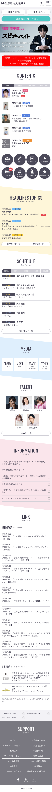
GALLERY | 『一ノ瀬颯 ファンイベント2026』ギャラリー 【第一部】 (26, 547)
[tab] (8, 85)
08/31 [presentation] (6, 271)
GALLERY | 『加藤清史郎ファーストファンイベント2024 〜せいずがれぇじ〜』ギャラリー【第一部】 (26, 654)
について (35, 713)
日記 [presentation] (20, 86)
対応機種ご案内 (38, 740)
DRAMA (8, 364)
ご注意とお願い (38, 746)
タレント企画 (32, 173)
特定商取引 (38, 751)
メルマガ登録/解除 (38, 761)
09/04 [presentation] (45, 271)
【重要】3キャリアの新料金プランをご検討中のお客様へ (24, 491)
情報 (9, 713)
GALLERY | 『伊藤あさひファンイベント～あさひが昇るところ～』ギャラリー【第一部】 (25, 568)
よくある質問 (13, 761)
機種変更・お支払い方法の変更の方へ (38, 771)
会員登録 (13, 766)
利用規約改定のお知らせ (12, 484)
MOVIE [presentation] (32, 86)
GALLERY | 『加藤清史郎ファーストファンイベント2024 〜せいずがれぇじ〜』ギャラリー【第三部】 (26, 633)
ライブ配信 (44, 159)
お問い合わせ (38, 756)
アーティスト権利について (14, 746)
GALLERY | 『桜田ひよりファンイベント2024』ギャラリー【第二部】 (26, 611)
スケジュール (32, 159)
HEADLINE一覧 (13, 244)
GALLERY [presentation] (44, 86)
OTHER (44, 365)
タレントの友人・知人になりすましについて (20, 498)
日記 (19, 159)
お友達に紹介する (13, 771)
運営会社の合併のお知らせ (13, 470)
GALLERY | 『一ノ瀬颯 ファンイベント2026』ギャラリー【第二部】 (26, 536)
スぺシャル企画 (44, 173)
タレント (7, 159)
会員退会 (38, 766)
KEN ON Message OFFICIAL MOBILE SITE (13, 3)
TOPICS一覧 (38, 244)
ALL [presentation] (7, 86)
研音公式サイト (34, 780)
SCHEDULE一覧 (26, 331)
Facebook (18, 780)
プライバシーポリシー (13, 756)
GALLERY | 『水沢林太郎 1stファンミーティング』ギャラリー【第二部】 (25, 579)
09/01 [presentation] (16, 271)
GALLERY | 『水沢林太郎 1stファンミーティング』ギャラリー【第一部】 (25, 590)
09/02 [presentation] (26, 271)
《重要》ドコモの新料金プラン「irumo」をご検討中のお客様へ (24, 477)
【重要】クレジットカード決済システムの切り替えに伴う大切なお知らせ (23, 463)
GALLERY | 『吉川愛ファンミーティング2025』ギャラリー (26, 601)
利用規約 (13, 751)
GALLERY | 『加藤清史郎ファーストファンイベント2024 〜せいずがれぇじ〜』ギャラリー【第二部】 (26, 644)
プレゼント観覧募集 (19, 173)
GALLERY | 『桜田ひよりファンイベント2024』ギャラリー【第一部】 (26, 622)
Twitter (42, 3)
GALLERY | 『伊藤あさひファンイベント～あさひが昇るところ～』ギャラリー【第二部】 (25, 558)
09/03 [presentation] (36, 271)
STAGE (32, 365)
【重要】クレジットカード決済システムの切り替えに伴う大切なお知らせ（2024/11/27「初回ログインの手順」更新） (26, 61)
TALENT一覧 (26, 433)
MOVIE (19, 364)
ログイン (13, 740)
